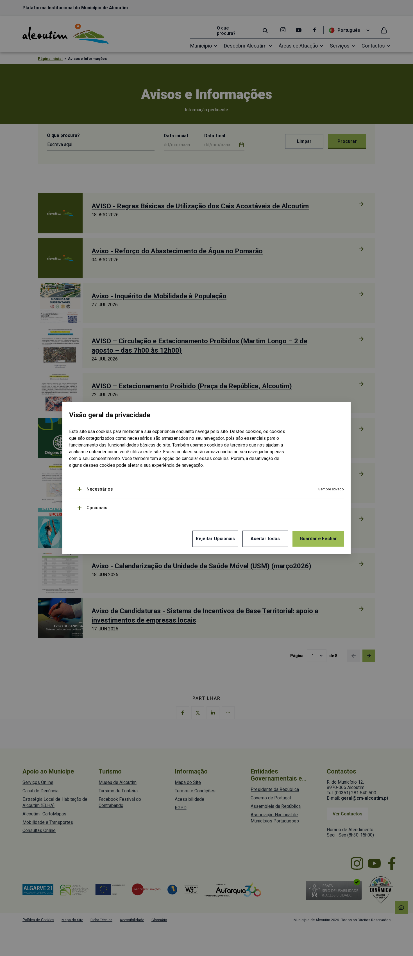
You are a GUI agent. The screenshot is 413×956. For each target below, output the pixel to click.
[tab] (211, 489)
